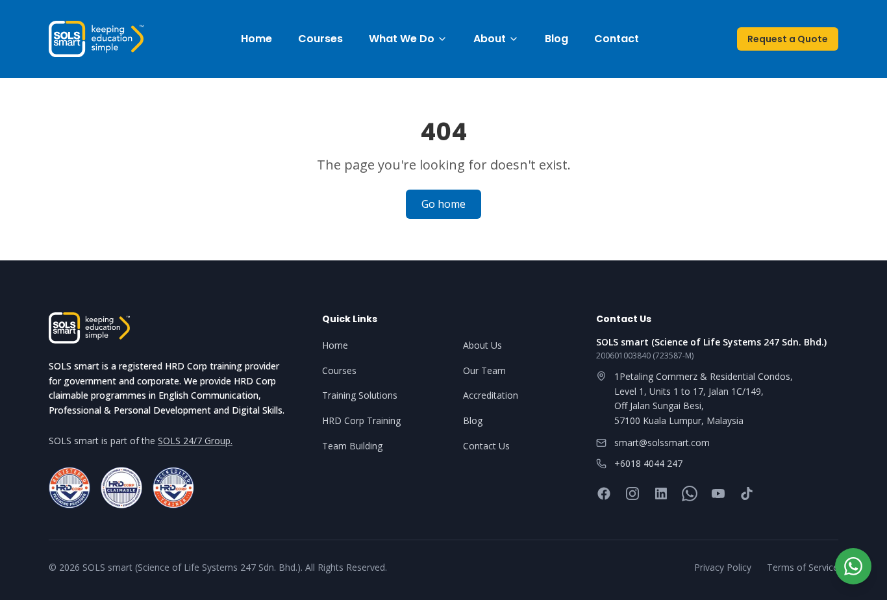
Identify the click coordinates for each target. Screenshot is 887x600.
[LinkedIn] (661, 493)
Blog (556, 38)
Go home (443, 204)
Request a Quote (787, 38)
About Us (482, 345)
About (489, 38)
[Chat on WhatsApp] (853, 566)
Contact (616, 38)
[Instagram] (632, 493)
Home (256, 38)
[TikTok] (747, 493)
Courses (320, 38)
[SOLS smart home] (96, 39)
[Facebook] (604, 493)
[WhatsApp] (689, 493)
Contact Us (486, 446)
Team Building (352, 446)
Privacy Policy (722, 567)
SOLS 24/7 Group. (195, 440)
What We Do (401, 38)
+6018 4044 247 (648, 463)
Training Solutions (359, 395)
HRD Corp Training (361, 420)
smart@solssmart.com (662, 442)
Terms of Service (802, 567)
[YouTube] (718, 493)
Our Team (484, 370)
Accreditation (490, 395)
